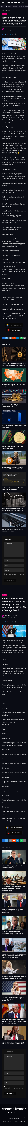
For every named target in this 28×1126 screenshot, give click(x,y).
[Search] (25, 2)
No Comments (6, 31)
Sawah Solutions (15, 1118)
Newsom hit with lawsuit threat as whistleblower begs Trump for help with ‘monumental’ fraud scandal (13, 933)
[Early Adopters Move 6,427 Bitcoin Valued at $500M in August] (14, 417)
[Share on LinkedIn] (10, 34)
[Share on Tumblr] (13, 34)
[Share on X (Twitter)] (5, 34)
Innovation (21, 6)
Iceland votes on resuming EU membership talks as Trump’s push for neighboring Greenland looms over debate (14, 955)
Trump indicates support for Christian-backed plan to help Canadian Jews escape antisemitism (14, 910)
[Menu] (3, 2)
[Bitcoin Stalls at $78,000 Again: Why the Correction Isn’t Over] (14, 396)
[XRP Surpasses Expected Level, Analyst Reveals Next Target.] (14, 437)
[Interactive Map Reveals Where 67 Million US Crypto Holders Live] (14, 375)
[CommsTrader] (13, 2)
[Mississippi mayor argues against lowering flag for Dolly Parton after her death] (14, 967)
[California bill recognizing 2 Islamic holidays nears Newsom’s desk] (14, 857)
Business (8, 6)
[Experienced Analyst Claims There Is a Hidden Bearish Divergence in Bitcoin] (14, 458)
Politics (4, 594)
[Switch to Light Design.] (23, 2)
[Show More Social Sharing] (16, 34)
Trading (15, 6)
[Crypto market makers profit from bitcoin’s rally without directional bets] (14, 479)
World (2, 6)
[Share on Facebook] (3, 34)
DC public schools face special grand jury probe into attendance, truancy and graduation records (13, 888)
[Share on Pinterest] (8, 34)
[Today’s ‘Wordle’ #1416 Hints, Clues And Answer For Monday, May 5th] (14, 44)
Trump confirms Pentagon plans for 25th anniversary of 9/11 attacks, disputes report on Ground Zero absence (14, 1021)
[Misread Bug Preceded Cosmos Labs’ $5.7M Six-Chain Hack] (14, 520)
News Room (7, 28)
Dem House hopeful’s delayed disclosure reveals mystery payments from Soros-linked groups (13, 998)
